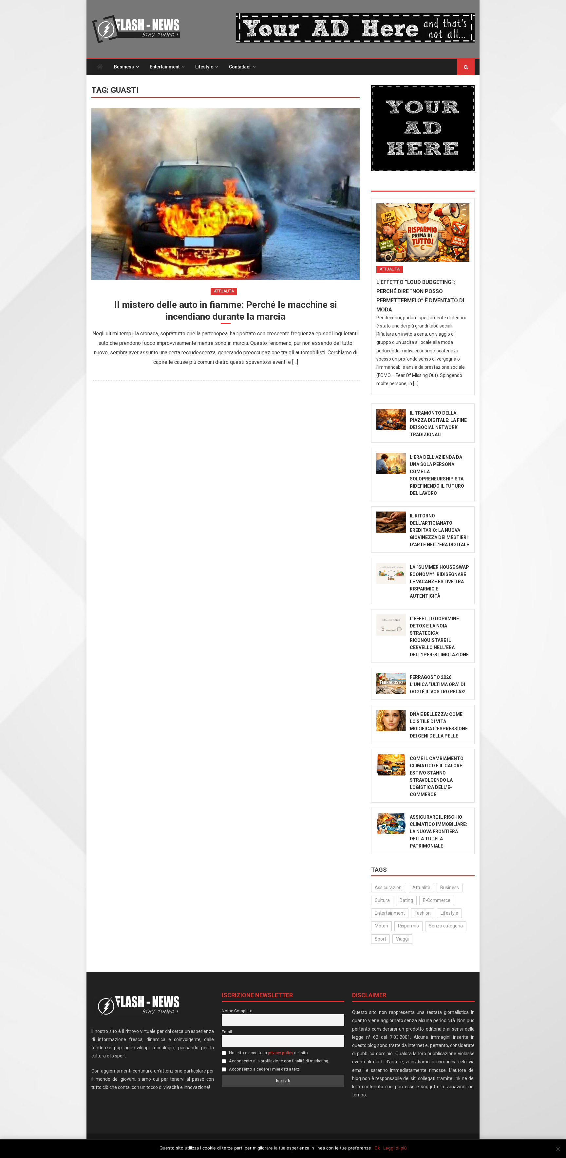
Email (227, 1031)
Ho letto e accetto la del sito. (268, 1052)
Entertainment (164, 66)
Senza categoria (446, 925)
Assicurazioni (389, 887)
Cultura (382, 900)
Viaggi (402, 939)
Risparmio (408, 925)
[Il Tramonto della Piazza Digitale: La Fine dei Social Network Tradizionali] (391, 419)
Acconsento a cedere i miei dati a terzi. (264, 1069)
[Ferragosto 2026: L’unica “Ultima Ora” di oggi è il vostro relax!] (391, 683)
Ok (377, 1147)
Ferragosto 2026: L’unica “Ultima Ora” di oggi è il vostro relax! (437, 684)
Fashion (423, 913)
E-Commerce (436, 900)
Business (124, 66)
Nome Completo (237, 1010)
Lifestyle (204, 66)
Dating (406, 900)
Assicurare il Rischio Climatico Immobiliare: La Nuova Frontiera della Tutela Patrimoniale (438, 831)
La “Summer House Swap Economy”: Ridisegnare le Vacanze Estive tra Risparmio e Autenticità (439, 582)
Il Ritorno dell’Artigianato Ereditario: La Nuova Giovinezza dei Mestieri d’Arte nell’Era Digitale (439, 530)
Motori (381, 925)
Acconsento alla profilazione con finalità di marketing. (278, 1060)
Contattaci (240, 66)
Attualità (224, 291)
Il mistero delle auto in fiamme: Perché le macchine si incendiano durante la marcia (225, 310)
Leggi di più (395, 1147)
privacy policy (280, 1052)
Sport (380, 939)
